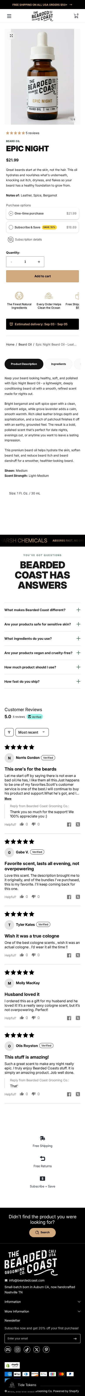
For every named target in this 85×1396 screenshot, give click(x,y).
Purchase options (18, 205)
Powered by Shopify (66, 1391)
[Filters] (9, 732)
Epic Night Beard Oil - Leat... (56, 344)
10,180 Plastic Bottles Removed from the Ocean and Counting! (42, 4)
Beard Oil (25, 344)
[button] (75, 16)
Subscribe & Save (35, 227)
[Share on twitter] (77, 825)
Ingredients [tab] (58, 364)
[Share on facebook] (69, 825)
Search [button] (45, 1232)
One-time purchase (29, 213)
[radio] (11, 213)
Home (10, 344)
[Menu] (9, 16)
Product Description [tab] (24, 364)
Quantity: (13, 252)
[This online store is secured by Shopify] (12, 1365)
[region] (42, 4)
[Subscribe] (75, 1338)
